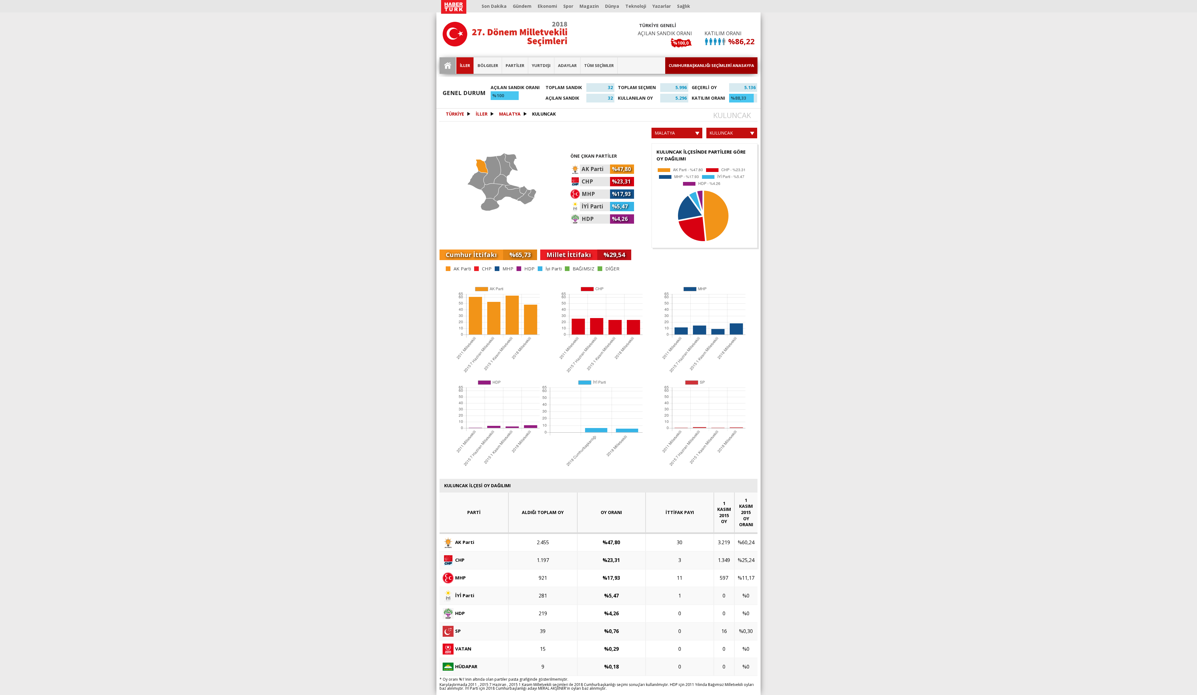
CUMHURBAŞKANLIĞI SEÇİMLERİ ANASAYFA (711, 65)
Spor (568, 6)
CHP (487, 268)
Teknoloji (635, 6)
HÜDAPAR (466, 666)
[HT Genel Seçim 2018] (505, 34)
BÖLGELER (488, 65)
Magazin (589, 6)
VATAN (463, 648)
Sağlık (683, 6)
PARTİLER (515, 65)
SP (458, 630)
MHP (507, 268)
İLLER (465, 65)
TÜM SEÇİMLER (599, 65)
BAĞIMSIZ (583, 268)
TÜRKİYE (455, 114)
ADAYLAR (567, 65)
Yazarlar (661, 6)
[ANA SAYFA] (448, 65)
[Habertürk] (453, 7)
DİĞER (612, 268)
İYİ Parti (464, 595)
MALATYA (510, 114)
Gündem (522, 6)
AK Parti (462, 268)
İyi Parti (554, 268)
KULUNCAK (544, 114)
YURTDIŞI (541, 65)
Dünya (612, 6)
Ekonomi (547, 6)
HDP (529, 268)
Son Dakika (494, 6)
